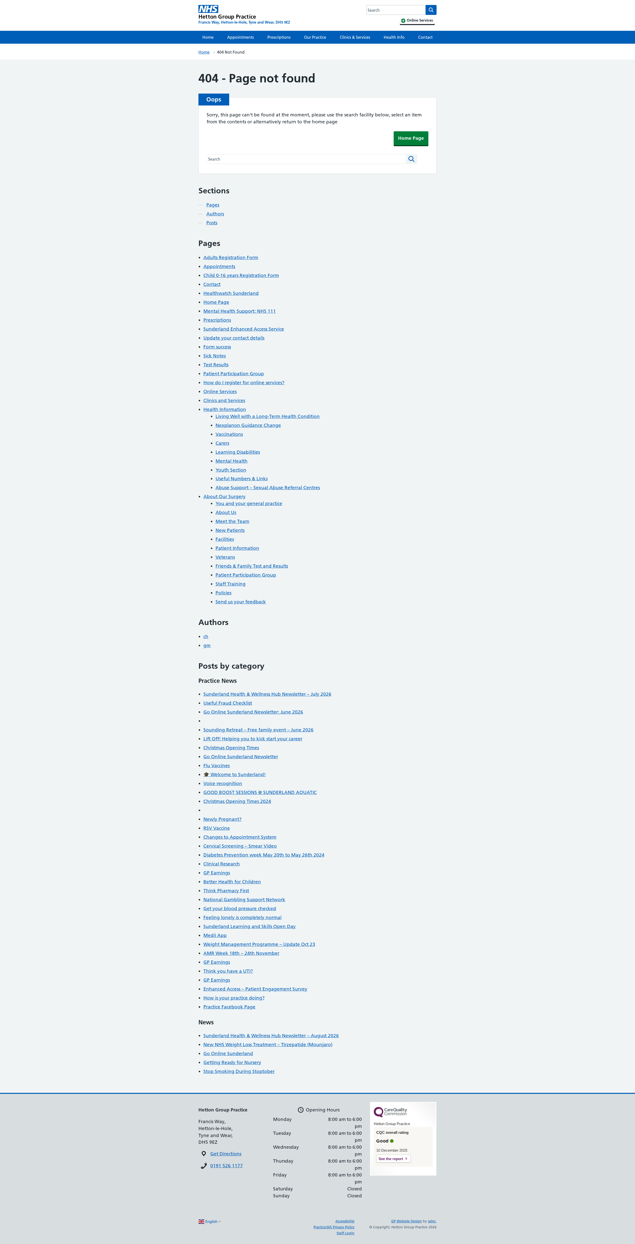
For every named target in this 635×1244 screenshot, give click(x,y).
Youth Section (231, 470)
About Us (226, 512)
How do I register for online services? (244, 382)
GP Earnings (216, 873)
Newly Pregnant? (222, 819)
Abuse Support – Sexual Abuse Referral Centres (268, 487)
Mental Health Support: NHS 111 (239, 311)
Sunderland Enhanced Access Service (243, 329)
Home (208, 37)
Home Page (411, 138)
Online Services (220, 391)
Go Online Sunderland (228, 1053)
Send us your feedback (241, 602)
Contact (425, 37)
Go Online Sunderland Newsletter (240, 757)
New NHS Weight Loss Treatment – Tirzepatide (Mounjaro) (267, 1044)
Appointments (240, 37)
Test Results (215, 365)
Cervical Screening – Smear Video (240, 846)
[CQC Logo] (390, 1116)
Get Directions (225, 1154)
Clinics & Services (355, 37)
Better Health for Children (232, 882)
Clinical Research (221, 864)
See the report (391, 1159)
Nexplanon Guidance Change (248, 425)
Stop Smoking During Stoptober (239, 1071)
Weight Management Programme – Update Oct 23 (259, 944)
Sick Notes (214, 356)
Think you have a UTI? (228, 971)
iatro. (432, 1221)
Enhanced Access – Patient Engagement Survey (255, 989)
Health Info (394, 37)
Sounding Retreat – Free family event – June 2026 (258, 730)
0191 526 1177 (226, 1166)
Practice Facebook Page (229, 1007)
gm (207, 645)
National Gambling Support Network (244, 899)
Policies (223, 593)
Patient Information (237, 548)
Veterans (225, 557)
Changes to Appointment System (239, 837)
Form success (217, 347)
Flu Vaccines (216, 765)
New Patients (230, 530)
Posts (211, 223)
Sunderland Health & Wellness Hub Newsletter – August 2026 (271, 1035)
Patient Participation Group (233, 374)
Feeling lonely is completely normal (242, 917)
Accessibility (344, 1221)
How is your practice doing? (234, 998)
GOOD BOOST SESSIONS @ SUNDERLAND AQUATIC (260, 792)
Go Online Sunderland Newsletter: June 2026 (253, 712)
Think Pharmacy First (226, 891)
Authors (215, 214)
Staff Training (231, 584)
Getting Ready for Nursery (232, 1062)
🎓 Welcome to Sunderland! (234, 774)
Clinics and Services (224, 400)
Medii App (215, 935)
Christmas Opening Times (231, 748)
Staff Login (345, 1233)
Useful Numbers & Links (242, 479)
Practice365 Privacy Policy (334, 1227)
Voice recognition (222, 783)
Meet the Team (232, 521)
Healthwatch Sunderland (231, 293)
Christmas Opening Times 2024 (237, 801)
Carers (222, 443)
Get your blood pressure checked (239, 908)
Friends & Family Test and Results (252, 566)
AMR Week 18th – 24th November (241, 953)
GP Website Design (406, 1221)
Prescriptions (278, 37)
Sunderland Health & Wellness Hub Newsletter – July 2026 (267, 694)
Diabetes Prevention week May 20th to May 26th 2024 (263, 855)
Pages (212, 205)
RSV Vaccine (216, 828)
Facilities (225, 539)
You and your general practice (249, 503)
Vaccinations (229, 434)
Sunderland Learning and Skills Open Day (249, 926)
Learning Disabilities (238, 452)
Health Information (224, 409)
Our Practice (315, 37)
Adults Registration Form (230, 257)
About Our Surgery (224, 496)
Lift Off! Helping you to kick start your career (252, 739)
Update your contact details (233, 338)
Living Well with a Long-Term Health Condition (268, 416)
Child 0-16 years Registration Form (241, 275)
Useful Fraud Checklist (227, 703)
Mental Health (232, 461)
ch (205, 636)
